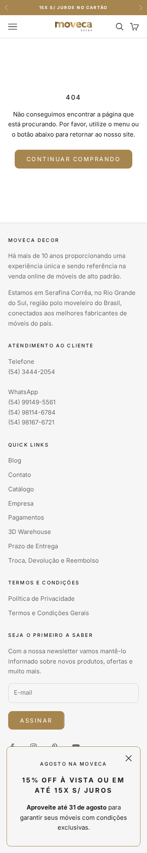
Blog (14, 460)
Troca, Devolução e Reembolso (53, 560)
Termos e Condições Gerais (48, 613)
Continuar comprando (74, 158)
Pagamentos (26, 517)
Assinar (36, 720)
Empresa (20, 503)
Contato (19, 475)
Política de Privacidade (41, 598)
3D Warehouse (29, 532)
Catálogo (21, 489)
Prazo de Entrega (33, 546)
